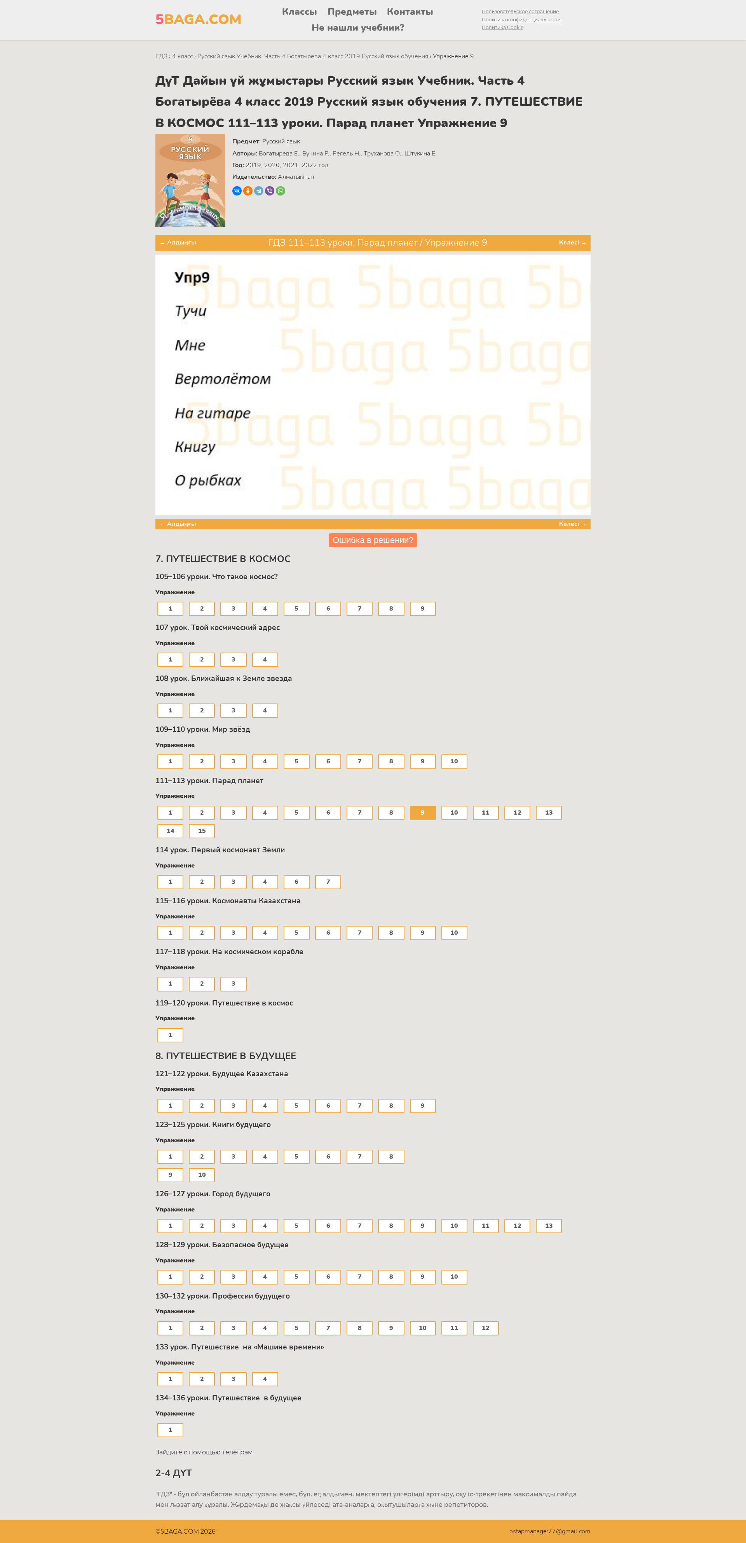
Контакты (410, 11)
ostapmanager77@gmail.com (550, 1531)
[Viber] (269, 190)
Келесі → (573, 242)
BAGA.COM (198, 19)
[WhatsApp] (280, 190)
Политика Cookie (502, 27)
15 (202, 831)
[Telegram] (258, 190)
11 (486, 812)
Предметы (352, 11)
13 (549, 812)
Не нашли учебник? (358, 27)
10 (454, 761)
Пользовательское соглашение (520, 11)
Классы (299, 11)
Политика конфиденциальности (521, 20)
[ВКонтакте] (237, 190)
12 (517, 812)
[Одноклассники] (248, 190)
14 (170, 831)
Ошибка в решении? (373, 540)
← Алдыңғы (177, 242)
